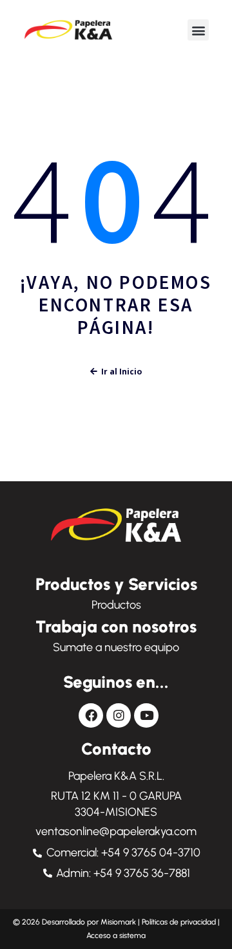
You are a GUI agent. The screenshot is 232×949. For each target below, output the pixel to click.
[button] (198, 30)
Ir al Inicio (121, 371)
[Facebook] (91, 715)
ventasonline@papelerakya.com (116, 831)
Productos (116, 605)
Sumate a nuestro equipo (116, 647)
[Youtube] (146, 715)
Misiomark (119, 921)
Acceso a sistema (116, 935)
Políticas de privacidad (179, 921)
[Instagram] (118, 715)
